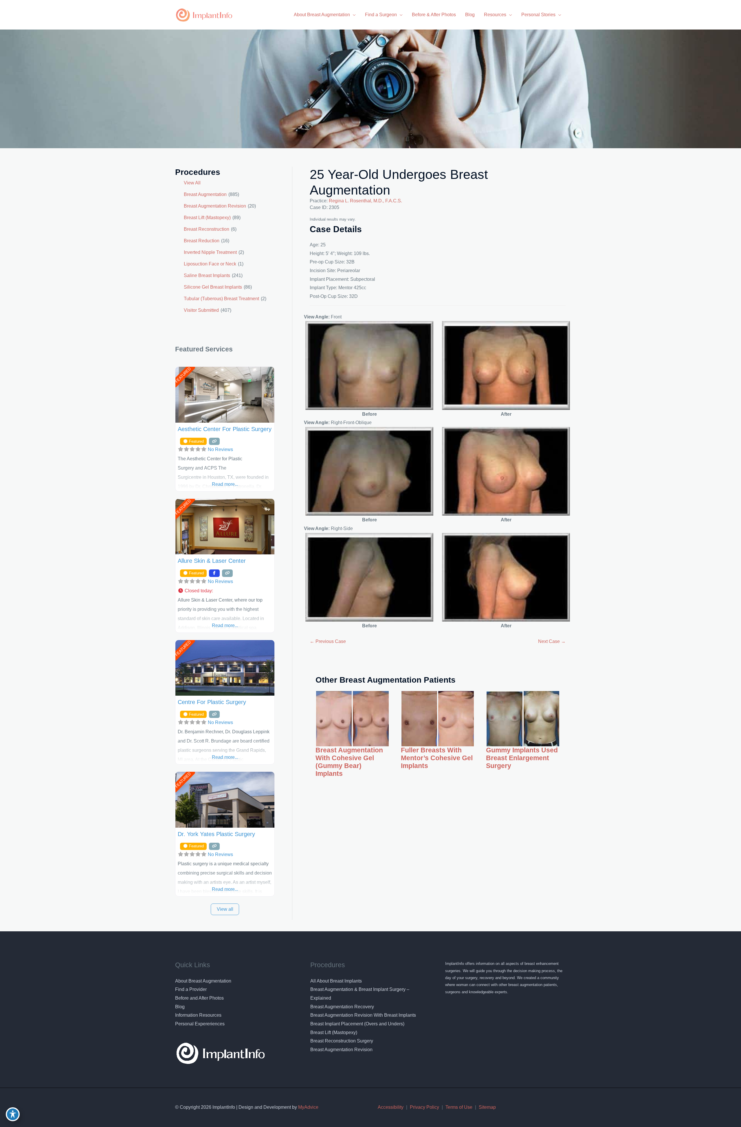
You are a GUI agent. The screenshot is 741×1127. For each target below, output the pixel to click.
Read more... (225, 484)
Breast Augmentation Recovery (342, 1006)
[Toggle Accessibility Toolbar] (13, 1114)
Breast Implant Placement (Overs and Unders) (357, 1023)
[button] (225, 590)
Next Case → (552, 641)
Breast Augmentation (205, 194)
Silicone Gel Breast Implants (213, 287)
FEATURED (182, 375)
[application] (353, 14)
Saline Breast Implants (207, 275)
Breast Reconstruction (206, 229)
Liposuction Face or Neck (210, 263)
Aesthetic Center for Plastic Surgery (225, 429)
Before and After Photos (199, 998)
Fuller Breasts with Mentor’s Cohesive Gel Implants (437, 758)
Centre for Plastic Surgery (212, 702)
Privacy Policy (424, 1107)
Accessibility (390, 1107)
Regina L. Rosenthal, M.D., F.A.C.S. (365, 200)
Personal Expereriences (200, 1023)
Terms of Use (458, 1107)
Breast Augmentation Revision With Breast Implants (363, 1015)
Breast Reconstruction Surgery (341, 1040)
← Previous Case (328, 641)
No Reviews (220, 449)
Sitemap (487, 1107)
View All (192, 182)
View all (225, 909)
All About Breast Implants (336, 980)
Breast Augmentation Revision (215, 206)
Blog (180, 1006)
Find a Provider (191, 989)
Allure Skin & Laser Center (212, 561)
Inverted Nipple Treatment (210, 252)
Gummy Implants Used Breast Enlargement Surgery (522, 758)
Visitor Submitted (201, 310)
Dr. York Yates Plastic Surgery (216, 834)
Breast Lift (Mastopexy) (207, 217)
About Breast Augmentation (203, 980)
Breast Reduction (201, 240)
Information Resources (198, 1015)
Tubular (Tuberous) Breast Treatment (221, 298)
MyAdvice (307, 1107)
